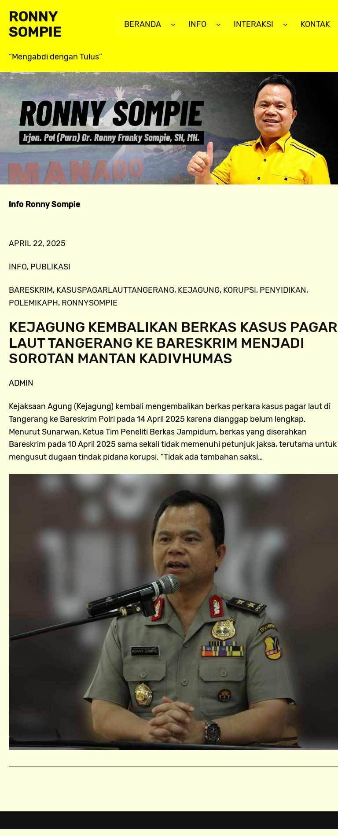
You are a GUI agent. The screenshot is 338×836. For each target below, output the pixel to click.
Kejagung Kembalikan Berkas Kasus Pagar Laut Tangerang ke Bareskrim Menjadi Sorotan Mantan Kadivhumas (173, 343)
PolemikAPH (33, 303)
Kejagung (199, 290)
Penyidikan (283, 290)
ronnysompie (90, 303)
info (18, 267)
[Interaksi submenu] (285, 24)
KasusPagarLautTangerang (115, 290)
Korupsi (239, 290)
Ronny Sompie (35, 24)
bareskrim (31, 290)
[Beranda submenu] (173, 24)
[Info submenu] (218, 24)
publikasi (50, 267)
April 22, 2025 (37, 243)
